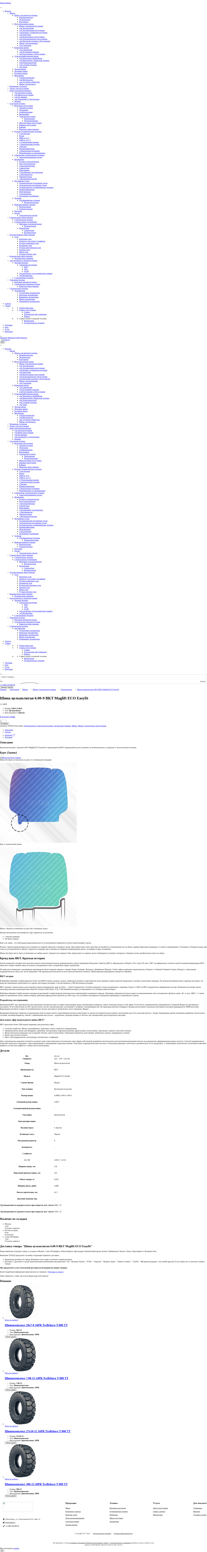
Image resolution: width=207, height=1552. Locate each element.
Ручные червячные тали (29, 243)
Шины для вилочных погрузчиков (92, 726)
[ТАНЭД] (5, 340)
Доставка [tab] (8, 737)
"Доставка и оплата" (55, 1272)
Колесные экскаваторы (28, 295)
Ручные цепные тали (27, 254)
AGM (26, 271)
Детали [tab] (8, 732)
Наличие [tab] (10, 735)
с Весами (23, 147)
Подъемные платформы (29, 196)
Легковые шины (21, 71)
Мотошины (19, 76)
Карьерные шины (21, 48)
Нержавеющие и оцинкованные (32, 153)
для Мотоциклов (26, 80)
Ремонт (27, 316)
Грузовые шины (20, 73)
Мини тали (23, 252)
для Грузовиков (20, 97)
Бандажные (24, 22)
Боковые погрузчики (27, 125)
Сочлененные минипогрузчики (27, 284)
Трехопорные (29, 119)
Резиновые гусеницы (18, 86)
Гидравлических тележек (34, 323)
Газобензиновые (26, 112)
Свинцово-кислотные (28, 265)
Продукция (14, 690)
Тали (16, 237)
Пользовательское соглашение (102, 1533)
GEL (26, 269)
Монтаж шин (158, 1515)
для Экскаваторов (26, 28)
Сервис (8, 306)
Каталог (8, 11)
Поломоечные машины (23, 258)
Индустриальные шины (24, 24)
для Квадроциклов (26, 78)
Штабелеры (19, 159)
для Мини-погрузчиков (23, 95)
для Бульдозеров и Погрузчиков (32, 54)
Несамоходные (30, 226)
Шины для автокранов (28, 43)
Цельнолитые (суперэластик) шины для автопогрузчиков (47, 726)
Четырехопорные (31, 121)
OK (2, 1551)
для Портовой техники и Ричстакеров (34, 41)
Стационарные (25, 194)
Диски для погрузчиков (19, 88)
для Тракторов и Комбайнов (30, 58)
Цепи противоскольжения (20, 91)
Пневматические (26, 17)
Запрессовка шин (26, 308)
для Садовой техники (28, 65)
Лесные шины (20, 69)
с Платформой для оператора (31, 172)
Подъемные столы (21, 181)
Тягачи (17, 213)
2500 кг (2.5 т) (25, 140)
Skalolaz (17, 101)
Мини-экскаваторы (27, 299)
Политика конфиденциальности (123, 1533)
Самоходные (24, 168)
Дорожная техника (17, 280)
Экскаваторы (19, 291)
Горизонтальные (26, 209)
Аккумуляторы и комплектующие (23, 261)
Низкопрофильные (26, 149)
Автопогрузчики (26, 108)
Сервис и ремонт (159, 1511)
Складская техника (17, 104)
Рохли (21, 136)
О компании (197, 1508)
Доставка (8, 325)
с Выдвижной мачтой (28, 179)
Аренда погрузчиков (160, 1508)
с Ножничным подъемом (29, 151)
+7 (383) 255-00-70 (7, 685)
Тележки (17, 198)
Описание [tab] (9, 730)
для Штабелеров (25, 276)
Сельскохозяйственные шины (26, 56)
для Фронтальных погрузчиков (32, 37)
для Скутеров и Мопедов (29, 82)
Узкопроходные (25, 177)
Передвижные (25, 192)
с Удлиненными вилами (29, 142)
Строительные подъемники (25, 222)
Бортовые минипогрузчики (25, 282)
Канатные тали (25, 239)
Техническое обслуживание (35, 314)
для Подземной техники (29, 52)
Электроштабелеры (27, 166)
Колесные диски (71, 1515)
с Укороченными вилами (29, 144)
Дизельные (23, 110)
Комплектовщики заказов (24, 205)
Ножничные (24, 228)
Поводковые (24, 170)
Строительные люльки (23, 220)
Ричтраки (18, 211)
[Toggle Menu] (1, 7)
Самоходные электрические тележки (29, 155)
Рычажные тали (25, 245)
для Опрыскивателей (27, 63)
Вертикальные (25, 207)
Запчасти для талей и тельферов (32, 241)
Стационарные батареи (23, 278)
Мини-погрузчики (116, 1518)
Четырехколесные (31, 202)
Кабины (22, 127)
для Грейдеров (25, 35)
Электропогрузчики (27, 116)
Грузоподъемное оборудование (22, 235)
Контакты (9, 332)
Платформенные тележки (29, 200)
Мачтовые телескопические (30, 224)
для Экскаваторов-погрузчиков (32, 30)
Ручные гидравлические (29, 162)
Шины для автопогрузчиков (25, 15)
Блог (7, 327)
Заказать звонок (7, 687)
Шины (12, 13)
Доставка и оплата (200, 1515)
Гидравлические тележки (119, 1511)
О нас (7, 329)
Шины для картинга (27, 84)
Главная (3, 690)
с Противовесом (25, 175)
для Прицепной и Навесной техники (34, 61)
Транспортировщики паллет (30, 157)
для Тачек (23, 67)
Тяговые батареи (21, 263)
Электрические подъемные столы (33, 185)
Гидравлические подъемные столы (33, 183)
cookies (16, 1548)
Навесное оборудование (29, 129)
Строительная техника (19, 289)
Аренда (8, 304)
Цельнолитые (24, 20)
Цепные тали (24, 250)
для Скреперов (25, 45)
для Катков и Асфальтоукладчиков (33, 33)
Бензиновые (24, 114)
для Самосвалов (25, 50)
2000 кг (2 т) (24, 138)
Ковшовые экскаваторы (29, 297)
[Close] (1, 336)
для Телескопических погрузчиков (33, 39)
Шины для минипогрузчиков (31, 26)
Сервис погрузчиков (27, 310)
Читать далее (11, 1337)
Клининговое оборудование (21, 256)
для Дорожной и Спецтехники (26, 99)
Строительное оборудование (21, 218)
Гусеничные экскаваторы (29, 293)
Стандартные (24, 134)
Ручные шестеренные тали (30, 248)
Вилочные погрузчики (23, 106)
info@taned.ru (10, 1522)
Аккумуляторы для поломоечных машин (35, 273)
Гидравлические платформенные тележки (36, 187)
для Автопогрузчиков (23, 93)
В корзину (4, 723)
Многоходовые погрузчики (30, 123)
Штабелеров (29, 321)
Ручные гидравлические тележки (28, 131)
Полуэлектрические (27, 164)
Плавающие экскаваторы (29, 301)
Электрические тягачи (28, 215)
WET (26, 267)
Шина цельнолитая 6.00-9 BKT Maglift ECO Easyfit (98, 690)
